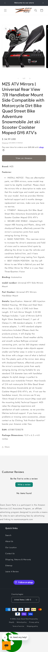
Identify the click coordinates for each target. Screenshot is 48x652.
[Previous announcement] (5, 3)
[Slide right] (30, 78)
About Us (9, 541)
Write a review (24, 484)
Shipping (5, 143)
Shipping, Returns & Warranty (18, 559)
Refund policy (22, 622)
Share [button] (7, 447)
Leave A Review (12, 571)
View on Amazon (24, 158)
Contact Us (10, 553)
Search (8, 535)
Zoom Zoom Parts (23, 619)
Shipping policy (32, 626)
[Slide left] (18, 78)
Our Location (11, 547)
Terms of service (18, 626)
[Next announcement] (43, 3)
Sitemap (8, 565)
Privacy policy (34, 622)
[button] (5, 10)
